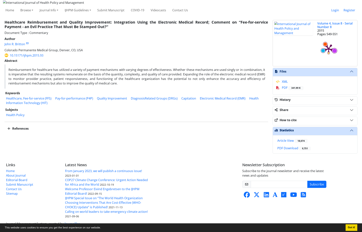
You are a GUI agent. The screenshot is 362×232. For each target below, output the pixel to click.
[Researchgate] (283, 196)
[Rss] (303, 196)
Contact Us (180, 10)
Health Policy (15, 115)
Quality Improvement (112, 98)
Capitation (188, 98)
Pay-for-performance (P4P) (74, 98)
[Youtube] (293, 196)
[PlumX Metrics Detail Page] (328, 49)
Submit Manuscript (110, 10)
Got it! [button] (351, 227)
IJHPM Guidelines (77, 10)
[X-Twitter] (256, 196)
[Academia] (275, 196)
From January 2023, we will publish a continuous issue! (103, 171)
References (20, 128)
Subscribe (317, 184)
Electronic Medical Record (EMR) (222, 98)
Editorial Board (16, 180)
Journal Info (48, 10)
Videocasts (158, 10)
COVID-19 (137, 10)
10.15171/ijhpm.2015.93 (26, 55)
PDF (291, 88)
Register (349, 10)
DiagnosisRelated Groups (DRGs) (154, 98)
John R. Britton (15, 44)
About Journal (16, 175)
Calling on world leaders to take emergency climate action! (106, 212)
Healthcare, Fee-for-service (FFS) (28, 98)
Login (335, 10)
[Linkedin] (266, 196)
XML (284, 82)
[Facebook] (246, 196)
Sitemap (12, 193)
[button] (102, 228)
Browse (25, 10)
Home (9, 10)
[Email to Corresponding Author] (27, 43)
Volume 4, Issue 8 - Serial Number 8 (335, 25)
